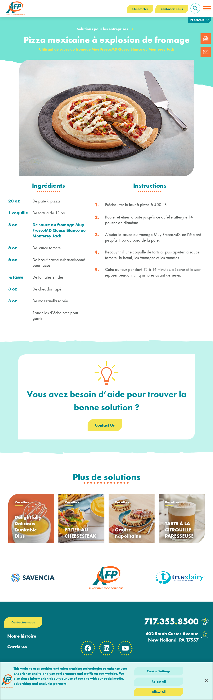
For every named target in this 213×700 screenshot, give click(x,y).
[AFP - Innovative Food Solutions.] (14, 8)
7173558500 (171, 621)
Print (206, 38)
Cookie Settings (159, 671)
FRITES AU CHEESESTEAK (81, 532)
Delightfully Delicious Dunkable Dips (28, 526)
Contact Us (105, 425)
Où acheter (140, 9)
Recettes (22, 502)
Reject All (159, 681)
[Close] (206, 680)
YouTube (125, 648)
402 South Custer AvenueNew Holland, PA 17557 (172, 637)
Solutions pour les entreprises (102, 29)
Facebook (87, 648)
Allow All (159, 692)
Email (206, 52)
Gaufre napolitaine (128, 532)
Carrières (17, 647)
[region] (106, 681)
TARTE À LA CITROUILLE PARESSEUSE (179, 529)
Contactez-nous (172, 9)
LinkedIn (106, 648)
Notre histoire (21, 636)
